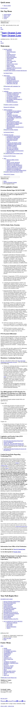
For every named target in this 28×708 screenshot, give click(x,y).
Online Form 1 (4, 465)
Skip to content (7, 5)
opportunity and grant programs (14, 68)
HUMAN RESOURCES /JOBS (14, 167)
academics (6, 91)
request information (11, 51)
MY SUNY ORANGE (9, 672)
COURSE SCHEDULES (13, 94)
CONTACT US (7, 657)
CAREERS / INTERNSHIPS (14, 116)
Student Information (8, 606)
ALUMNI (6, 656)
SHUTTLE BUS (11, 125)
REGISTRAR (10, 100)
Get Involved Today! (9, 132)
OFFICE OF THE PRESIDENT (14, 165)
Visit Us (8, 628)
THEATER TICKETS (12, 140)
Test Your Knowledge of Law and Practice (14, 444)
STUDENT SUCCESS (12, 115)
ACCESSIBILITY (8, 652)
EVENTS (6, 664)
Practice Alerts (17, 551)
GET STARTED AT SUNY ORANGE (13, 621)
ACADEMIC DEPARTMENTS (14, 99)
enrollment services (11, 54)
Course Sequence (8, 605)
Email (5, 639)
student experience (8, 109)
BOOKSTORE (10, 119)
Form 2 (7, 468)
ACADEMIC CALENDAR (13, 96)
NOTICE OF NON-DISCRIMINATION (16, 170)
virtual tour (9, 59)
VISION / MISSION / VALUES (14, 166)
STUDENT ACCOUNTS (13, 81)
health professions (11, 55)
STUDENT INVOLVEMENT (14, 111)
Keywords (3, 21)
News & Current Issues (19, 549)
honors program (10, 65)
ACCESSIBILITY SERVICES (14, 117)
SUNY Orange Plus (11, 61)
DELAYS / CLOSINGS (12, 148)
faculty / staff (7, 15)
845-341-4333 (4, 698)
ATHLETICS (10, 120)
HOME (5, 648)
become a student (8, 49)
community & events (8, 134)
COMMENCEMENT (12, 145)
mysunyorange (4, 8)
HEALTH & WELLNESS (13, 121)
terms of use (11, 706)
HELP (5, 669)
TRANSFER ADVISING (13, 124)
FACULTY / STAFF (9, 665)
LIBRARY (9, 113)
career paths (9, 62)
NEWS (8, 161)
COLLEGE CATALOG (12, 95)
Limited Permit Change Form (21, 526)
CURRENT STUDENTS (10, 661)
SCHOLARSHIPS (11, 79)
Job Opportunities (8, 610)
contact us (6, 17)
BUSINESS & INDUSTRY (13, 137)
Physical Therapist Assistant (10, 182)
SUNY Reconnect (11, 69)
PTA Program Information (10, 602)
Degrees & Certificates (9, 107)
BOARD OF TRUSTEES (13, 163)
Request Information (11, 626)
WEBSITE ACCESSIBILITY (14, 169)
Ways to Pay (7, 88)
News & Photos (7, 617)
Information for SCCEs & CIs (11, 612)
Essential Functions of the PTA (11, 618)
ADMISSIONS (7, 653)
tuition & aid (6, 75)
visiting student (10, 58)
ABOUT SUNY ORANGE (13, 162)
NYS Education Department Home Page (13, 440)
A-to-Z (5, 18)
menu (2, 29)
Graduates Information (9, 609)
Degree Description (8, 604)
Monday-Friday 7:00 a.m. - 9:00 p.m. (5, 695)
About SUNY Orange (9, 174)
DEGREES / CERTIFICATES (14, 92)
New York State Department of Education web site (13, 361)
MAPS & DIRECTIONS (13, 159)
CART (8, 141)
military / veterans (11, 66)
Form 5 (17, 462)
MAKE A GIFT (10, 152)
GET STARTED (8, 668)
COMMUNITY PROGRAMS (14, 144)
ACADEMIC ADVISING (13, 112)
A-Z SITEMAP (7, 649)
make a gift (6, 675)
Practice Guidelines (8, 442)
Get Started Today (8, 73)
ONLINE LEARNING (12, 102)
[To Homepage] (14, 34)
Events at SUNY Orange (10, 156)
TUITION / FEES (11, 77)
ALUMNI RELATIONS (12, 149)
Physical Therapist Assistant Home (12, 601)
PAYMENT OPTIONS (12, 82)
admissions (9, 50)
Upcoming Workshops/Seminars (11, 613)
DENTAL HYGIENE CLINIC (14, 142)
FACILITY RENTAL (12, 146)
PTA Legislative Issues (9, 614)
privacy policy (4, 706)
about (5, 158)
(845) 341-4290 (7, 638)
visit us (8, 53)
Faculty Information (8, 616)
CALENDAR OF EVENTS (13, 136)
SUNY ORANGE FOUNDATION (15, 150)
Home (5, 181)
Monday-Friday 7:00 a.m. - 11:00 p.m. (6, 685)
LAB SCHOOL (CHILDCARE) (14, 123)
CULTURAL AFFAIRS (12, 138)
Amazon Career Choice (12, 63)
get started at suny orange (7, 599)
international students (12, 57)
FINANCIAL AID (11, 78)
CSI (4, 660)
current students (7, 14)
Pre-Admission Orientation (10, 608)
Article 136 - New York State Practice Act (13, 443)
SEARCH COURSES (12, 98)
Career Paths (10, 624)
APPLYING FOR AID (12, 83)
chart (5, 376)
